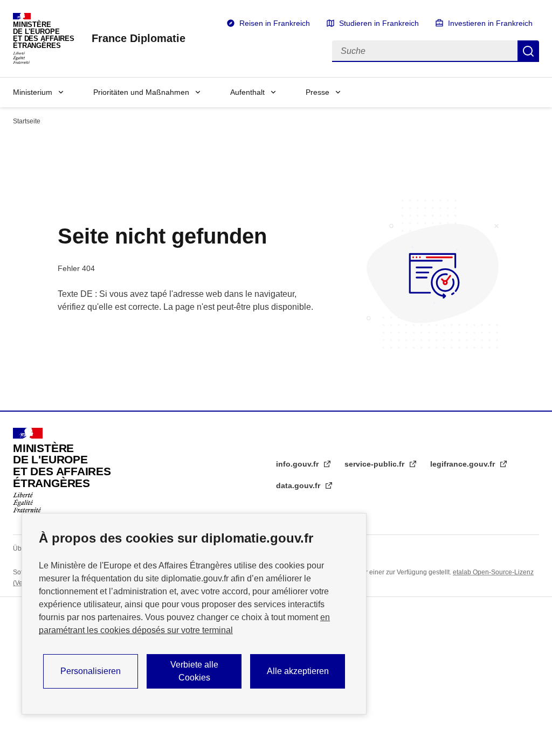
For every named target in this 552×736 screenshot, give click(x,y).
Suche (528, 51)
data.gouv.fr (299, 485)
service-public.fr (375, 464)
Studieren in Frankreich (379, 23)
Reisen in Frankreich (274, 23)
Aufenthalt (247, 92)
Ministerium (32, 92)
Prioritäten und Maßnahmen (141, 92)
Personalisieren (90, 671)
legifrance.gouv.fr (463, 464)
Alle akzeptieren (298, 671)
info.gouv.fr (298, 464)
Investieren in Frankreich (490, 23)
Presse (317, 92)
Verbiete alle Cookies (194, 671)
